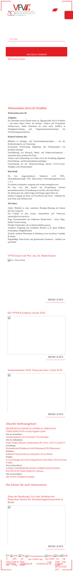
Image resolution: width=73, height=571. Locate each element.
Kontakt (11, 564)
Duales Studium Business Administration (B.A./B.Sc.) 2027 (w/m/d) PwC (36, 443)
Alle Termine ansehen (16, 59)
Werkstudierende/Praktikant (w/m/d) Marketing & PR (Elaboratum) (33, 448)
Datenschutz (43, 564)
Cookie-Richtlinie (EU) (61, 567)
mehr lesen (55, 299)
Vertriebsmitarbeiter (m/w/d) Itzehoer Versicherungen (27, 437)
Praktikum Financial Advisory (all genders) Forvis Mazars (29, 454)
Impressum (26, 564)
